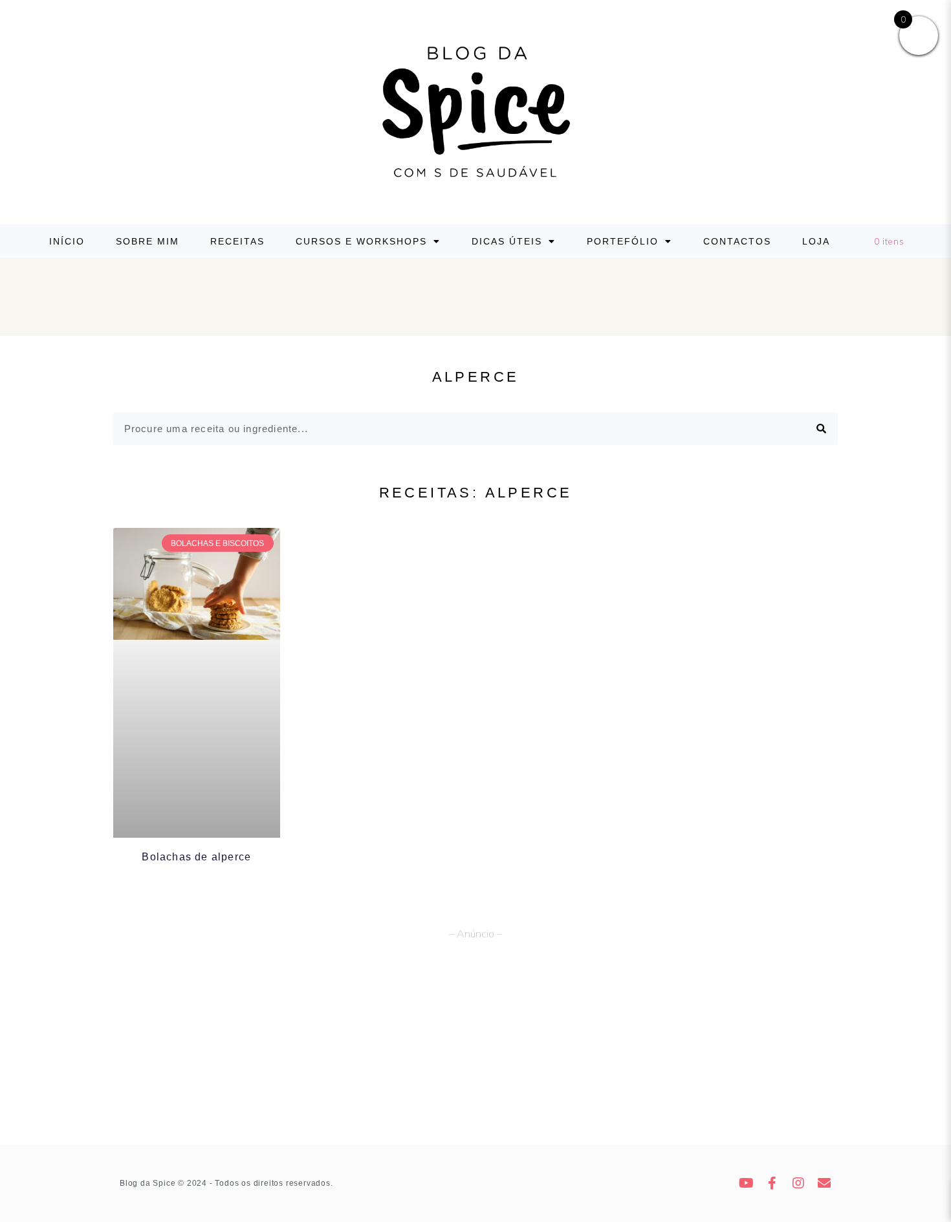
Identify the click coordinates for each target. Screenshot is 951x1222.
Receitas (237, 241)
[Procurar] (821, 429)
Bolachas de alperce (196, 856)
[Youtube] (747, 1183)
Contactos (737, 241)
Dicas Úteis (507, 241)
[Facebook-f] (773, 1183)
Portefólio (623, 241)
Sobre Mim (147, 241)
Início (67, 241)
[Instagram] (798, 1183)
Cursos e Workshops (361, 241)
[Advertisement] (475, 1047)
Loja (816, 241)
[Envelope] (824, 1183)
